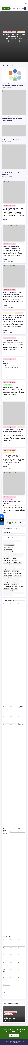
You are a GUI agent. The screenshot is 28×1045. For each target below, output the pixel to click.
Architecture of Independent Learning (12, 85)
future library (7, 560)
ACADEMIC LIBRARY (8, 543)
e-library (14, 558)
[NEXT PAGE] (24, 523)
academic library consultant (9, 545)
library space (7, 584)
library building (15, 571)
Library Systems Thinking (11, 387)
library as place (7, 571)
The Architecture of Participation (11, 139)
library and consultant (8, 569)
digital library (7, 558)
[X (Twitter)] (2, 520)
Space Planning (20, 31)
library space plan (15, 584)
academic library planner (9, 551)
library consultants (8, 575)
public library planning (19, 592)
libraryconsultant (17, 573)
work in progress (7, 384)
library (12, 566)
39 (20, 522)
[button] (13, 41)
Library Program (7, 582)
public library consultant (9, 590)
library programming (17, 582)
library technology (8, 499)
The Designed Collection (11, 340)
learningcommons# (17, 562)
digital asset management (17, 556)
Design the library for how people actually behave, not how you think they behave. (14, 317)
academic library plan (8, 549)
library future (7, 577)
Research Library (7, 595)
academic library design (8, 547)
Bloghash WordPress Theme (16, 1042)
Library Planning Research (9, 31)
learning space (7, 564)
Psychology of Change (9, 312)
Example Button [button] (14, 1035)
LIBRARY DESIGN (17, 575)
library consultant (7, 573)
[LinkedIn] (2, 523)
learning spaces (15, 564)
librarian (6, 566)
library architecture (19, 569)
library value (6, 588)
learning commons (7, 562)
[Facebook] (2, 516)
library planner (15, 577)
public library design (8, 592)
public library (14, 588)
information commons (16, 560)
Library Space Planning (8, 586)
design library (7, 556)
